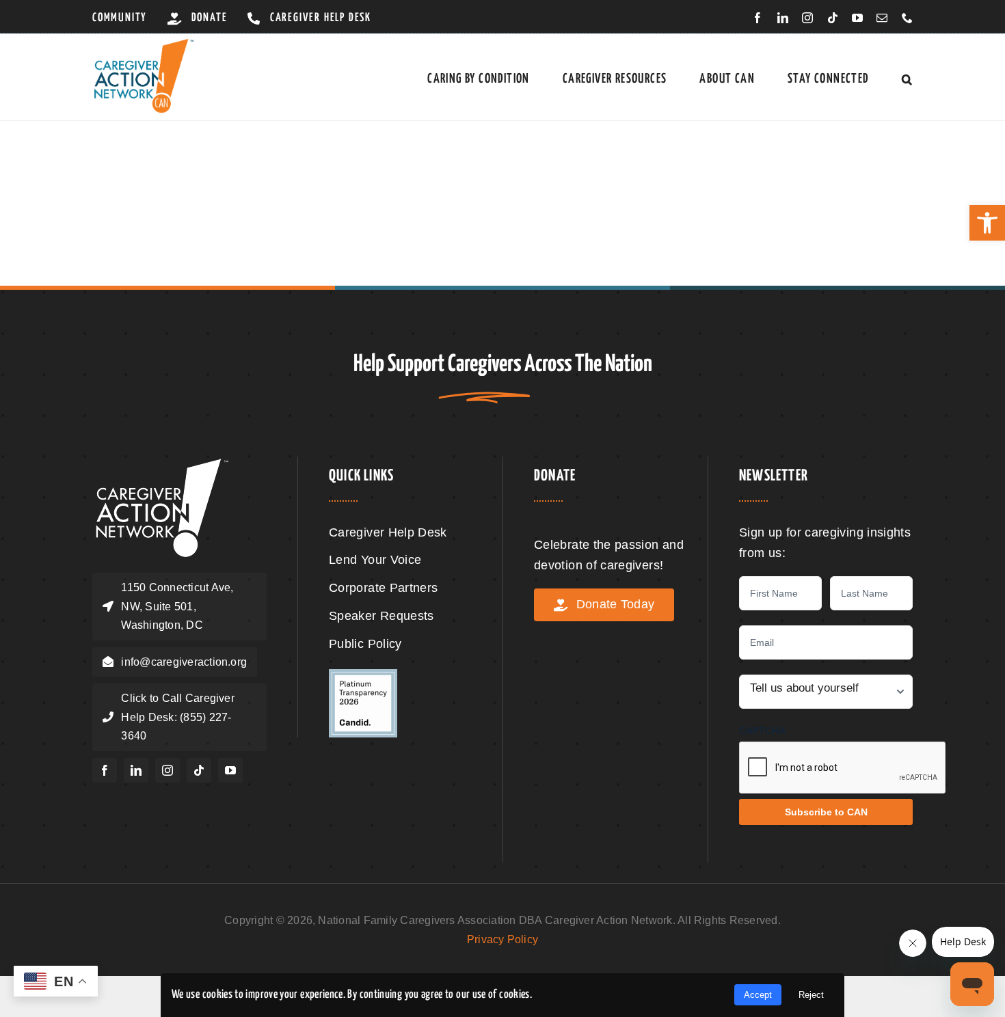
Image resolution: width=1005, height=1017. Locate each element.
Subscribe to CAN (826, 811)
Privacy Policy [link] (502, 939)
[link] (987, 223)
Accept (758, 995)
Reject (811, 995)
